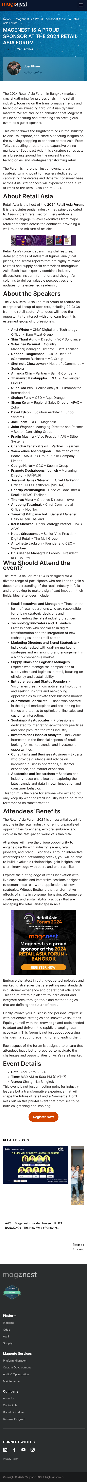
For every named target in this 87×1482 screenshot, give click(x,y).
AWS (6, 1336)
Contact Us (10, 1405)
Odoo (6, 1329)
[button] (80, 4)
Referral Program (14, 1419)
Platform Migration (15, 1360)
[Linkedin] (5, 1450)
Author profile (33, 72)
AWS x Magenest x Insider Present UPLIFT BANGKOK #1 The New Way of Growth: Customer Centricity (33, 1225)
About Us (9, 1398)
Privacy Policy (10, 1459)
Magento (8, 1322)
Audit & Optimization (16, 1374)
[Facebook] (14, 1450)
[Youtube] (23, 1450)
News (7, 19)
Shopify (8, 1343)
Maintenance (11, 1381)
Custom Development (17, 1367)
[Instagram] (33, 1450)
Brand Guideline (13, 1412)
